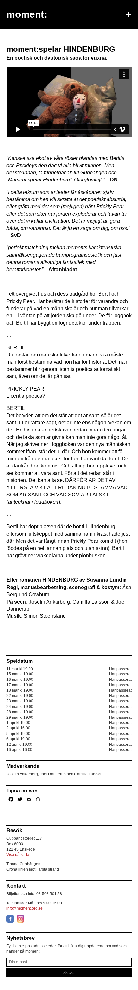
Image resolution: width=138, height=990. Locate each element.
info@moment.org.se (24, 908)
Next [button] (121, 35)
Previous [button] (16, 35)
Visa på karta (17, 854)
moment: (26, 14)
